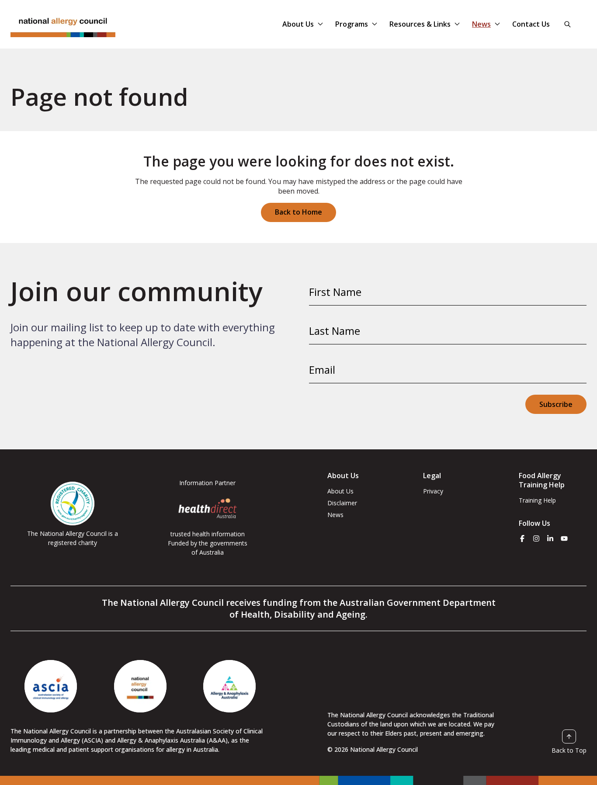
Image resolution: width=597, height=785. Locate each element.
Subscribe (556, 404)
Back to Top (569, 750)
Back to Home (298, 212)
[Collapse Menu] (320, 24)
